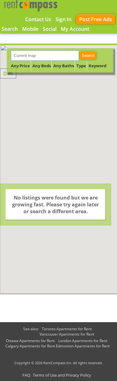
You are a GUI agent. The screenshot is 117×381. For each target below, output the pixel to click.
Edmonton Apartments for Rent (83, 346)
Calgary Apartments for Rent (30, 346)
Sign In (63, 19)
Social (49, 29)
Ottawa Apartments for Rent (30, 340)
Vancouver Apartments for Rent (67, 334)
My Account (75, 29)
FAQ (26, 375)
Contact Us (38, 19)
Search (88, 55)
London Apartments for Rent (82, 340)
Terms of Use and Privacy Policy (62, 375)
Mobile (30, 29)
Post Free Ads (95, 19)
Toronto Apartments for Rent (67, 329)
